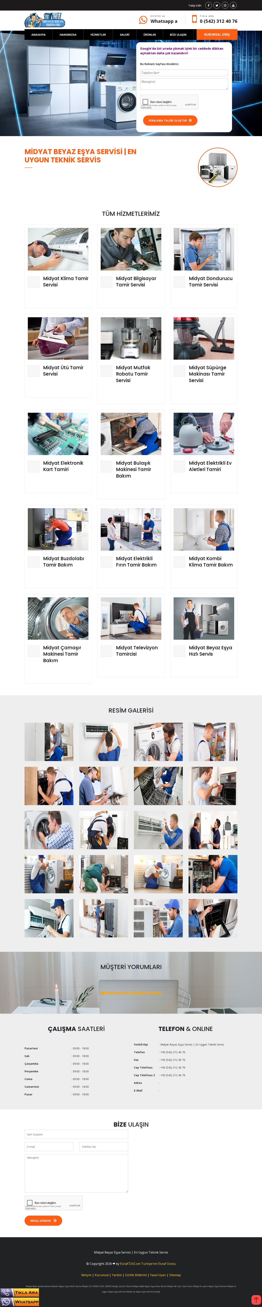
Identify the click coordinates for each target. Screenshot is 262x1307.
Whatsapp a (164, 21)
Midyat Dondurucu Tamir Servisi (211, 281)
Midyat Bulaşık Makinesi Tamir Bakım (133, 469)
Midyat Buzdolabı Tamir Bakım (63, 561)
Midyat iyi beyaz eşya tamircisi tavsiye (143, 1291)
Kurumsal (102, 1275)
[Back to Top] (256, 1300)
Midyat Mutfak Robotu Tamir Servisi (133, 374)
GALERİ (124, 34)
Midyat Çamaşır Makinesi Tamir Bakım (62, 654)
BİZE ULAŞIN (178, 34)
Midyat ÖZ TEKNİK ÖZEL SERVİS (97, 1286)
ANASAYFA (38, 34)
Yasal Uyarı (158, 1275)
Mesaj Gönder (41, 1220)
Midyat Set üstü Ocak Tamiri (180, 1286)
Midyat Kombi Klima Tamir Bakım (211, 561)
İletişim (86, 1275)
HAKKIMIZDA (68, 34)
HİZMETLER (98, 34)
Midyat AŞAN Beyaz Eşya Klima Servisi (149, 1286)
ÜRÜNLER (149, 34)
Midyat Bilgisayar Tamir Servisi (136, 281)
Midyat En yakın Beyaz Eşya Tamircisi (210, 1286)
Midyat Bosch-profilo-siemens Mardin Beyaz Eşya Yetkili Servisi (53, 1286)
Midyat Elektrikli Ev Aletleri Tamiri (210, 466)
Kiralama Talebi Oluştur (168, 120)
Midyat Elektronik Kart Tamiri (63, 466)
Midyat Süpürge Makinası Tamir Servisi (207, 374)
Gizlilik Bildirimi (136, 1275)
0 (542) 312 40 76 (218, 21)
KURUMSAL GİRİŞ (217, 34)
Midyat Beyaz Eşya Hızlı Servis (210, 650)
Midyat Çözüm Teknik (122, 1286)
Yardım (117, 1275)
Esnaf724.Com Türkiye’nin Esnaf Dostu (148, 1264)
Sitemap (175, 1275)
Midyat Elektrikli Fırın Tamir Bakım (136, 561)
